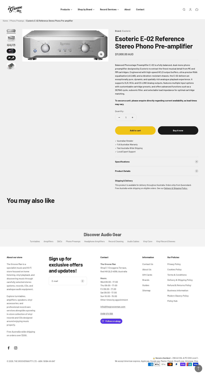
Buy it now (178, 130)
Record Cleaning (115, 241)
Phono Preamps (17, 21)
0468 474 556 (106, 313)
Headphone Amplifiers (94, 241)
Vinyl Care (147, 241)
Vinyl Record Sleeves (165, 241)
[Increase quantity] (132, 117)
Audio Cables (133, 241)
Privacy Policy (174, 264)
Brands (145, 280)
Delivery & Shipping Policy (176, 188)
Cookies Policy (174, 269)
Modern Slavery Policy (178, 295)
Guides (145, 285)
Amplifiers (48, 241)
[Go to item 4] (11, 51)
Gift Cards (147, 274)
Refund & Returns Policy (179, 285)
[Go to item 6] (11, 66)
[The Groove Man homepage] (15, 9)
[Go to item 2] (11, 38)
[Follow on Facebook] (8, 348)
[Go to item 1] (11, 31)
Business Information (177, 290)
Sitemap (146, 290)
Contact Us (147, 264)
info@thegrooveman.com (112, 306)
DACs (59, 241)
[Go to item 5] (11, 58)
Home (5, 21)
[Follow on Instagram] (16, 348)
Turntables (35, 241)
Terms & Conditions (177, 274)
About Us (146, 269)
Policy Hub (172, 300)
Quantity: (119, 111)
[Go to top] (198, 368)
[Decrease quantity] (119, 117)
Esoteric (126, 31)
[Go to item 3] (11, 45)
